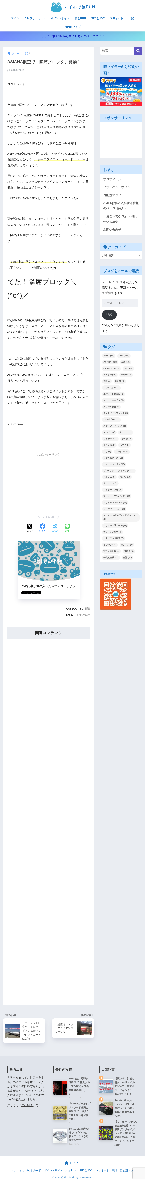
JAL (128, 368)
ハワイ (124, 445)
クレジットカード (35, 18)
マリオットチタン (114, 509)
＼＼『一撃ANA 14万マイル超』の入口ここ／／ (72, 36)
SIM (106, 381)
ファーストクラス (114, 464)
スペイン (109, 432)
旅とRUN (80, 18)
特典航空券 (110, 557)
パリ (107, 451)
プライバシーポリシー (118, 187)
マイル (15, 18)
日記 (131, 18)
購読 (109, 314)
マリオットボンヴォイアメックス (119, 517)
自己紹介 (27, 1105)
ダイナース (110, 438)
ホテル (125, 477)
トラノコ (109, 445)
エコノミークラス (113, 400)
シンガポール (111, 419)
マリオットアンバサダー (116, 496)
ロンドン (127, 544)
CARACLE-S (111, 368)
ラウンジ (109, 544)
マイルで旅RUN (79, 6)
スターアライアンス (114, 426)
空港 (127, 557)
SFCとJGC (98, 18)
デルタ (126, 438)
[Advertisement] (48, 483)
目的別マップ (72, 26)
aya (125, 362)
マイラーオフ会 (112, 489)
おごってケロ (111, 387)
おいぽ (119, 381)
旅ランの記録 (111, 551)
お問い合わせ (112, 229)
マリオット (116, 18)
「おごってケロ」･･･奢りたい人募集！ (120, 219)
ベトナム (109, 477)
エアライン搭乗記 (113, 394)
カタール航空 (111, 407)
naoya (126, 375)
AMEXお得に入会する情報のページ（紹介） (121, 205)
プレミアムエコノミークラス (118, 470)
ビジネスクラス (113, 458)
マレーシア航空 (112, 532)
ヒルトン (121, 451)
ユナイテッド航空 (113, 538)
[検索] (138, 51)
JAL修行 (109, 375)
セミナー (125, 432)
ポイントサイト (60, 18)
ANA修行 (84, 615)
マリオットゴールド (115, 502)
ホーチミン (110, 483)
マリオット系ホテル (115, 525)
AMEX (108, 355)
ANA (124, 355)
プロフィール (112, 179)
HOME (74, 1163)
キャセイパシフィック (115, 413)
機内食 (129, 551)
